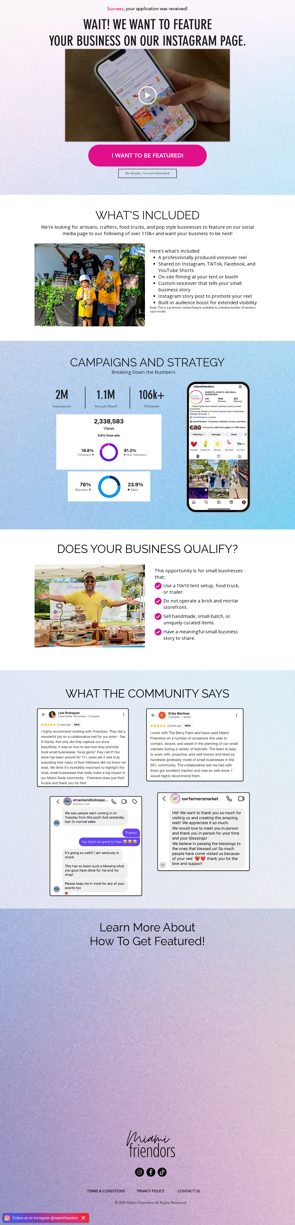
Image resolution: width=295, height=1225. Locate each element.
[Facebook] (150, 1172)
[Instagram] (139, 1172)
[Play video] (147, 95)
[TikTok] (162, 1172)
